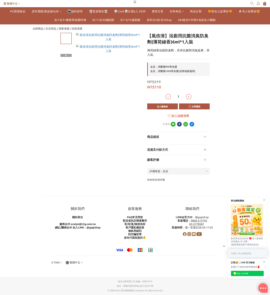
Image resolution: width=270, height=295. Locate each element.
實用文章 (157, 11)
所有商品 (175, 11)
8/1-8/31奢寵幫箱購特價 (70, 19)
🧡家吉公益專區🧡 (220, 11)
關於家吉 (77, 217)
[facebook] (179, 124)
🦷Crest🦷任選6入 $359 (130, 11)
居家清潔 (64, 28)
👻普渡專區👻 (98, 11)
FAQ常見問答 (135, 217)
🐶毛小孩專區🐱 (249, 11)
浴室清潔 (77, 28)
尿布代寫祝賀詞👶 (135, 237)
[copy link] (192, 124)
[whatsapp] (185, 124)
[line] (173, 124)
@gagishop (93, 227)
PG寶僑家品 (17, 11)
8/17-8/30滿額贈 (103, 19)
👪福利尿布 (75, 11)
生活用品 (51, 28)
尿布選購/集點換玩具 (45, 11)
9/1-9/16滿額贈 (130, 19)
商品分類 (196, 11)
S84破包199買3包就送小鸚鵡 (197, 19)
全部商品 (38, 28)
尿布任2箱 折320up (159, 19)
